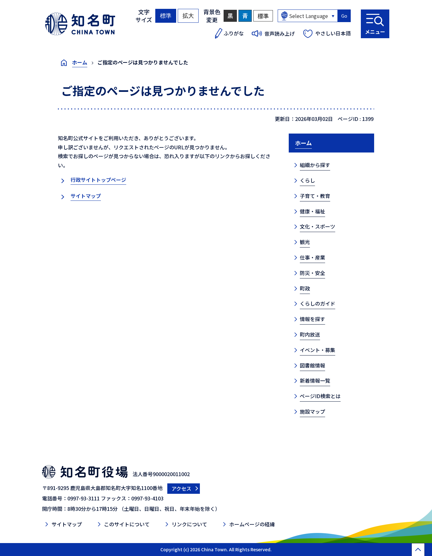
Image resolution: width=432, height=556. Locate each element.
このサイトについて (127, 524)
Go (344, 16)
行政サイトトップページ (98, 179)
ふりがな (234, 33)
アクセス (181, 488)
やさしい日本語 (333, 33)
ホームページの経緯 (252, 524)
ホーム (79, 62)
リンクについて (189, 524)
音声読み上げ (279, 33)
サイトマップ (86, 196)
